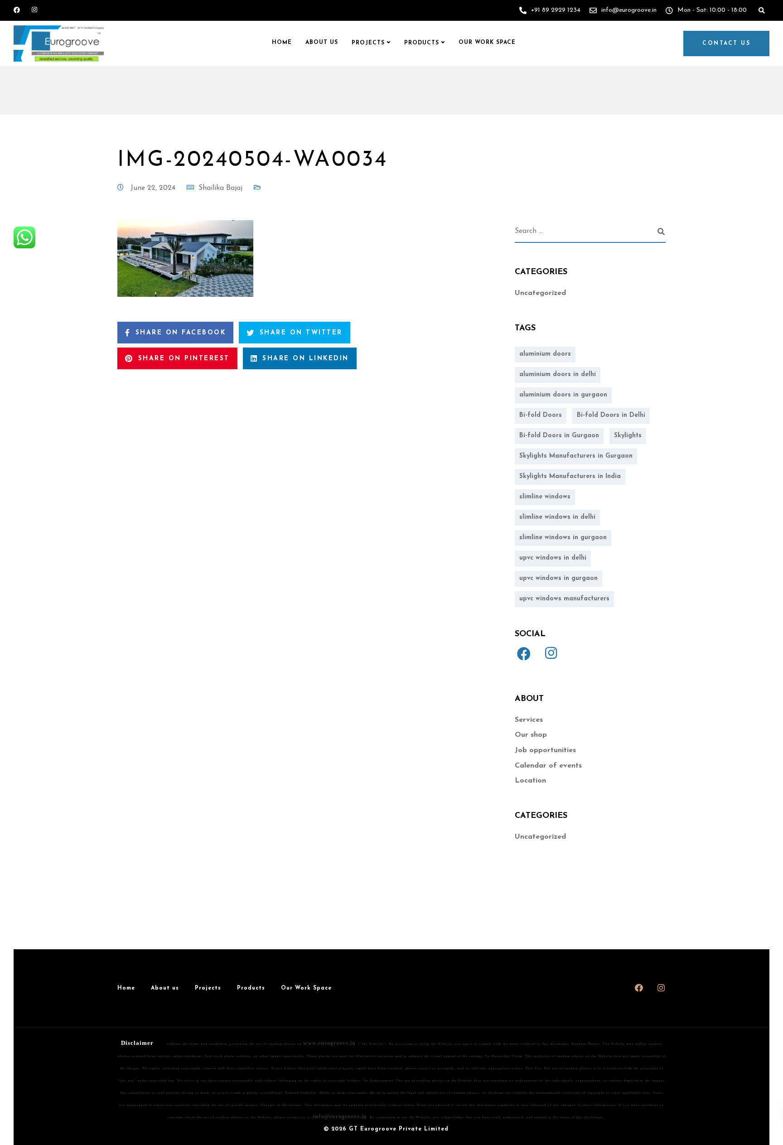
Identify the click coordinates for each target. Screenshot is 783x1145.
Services (529, 720)
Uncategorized (540, 293)
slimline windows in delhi (557, 517)
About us (321, 42)
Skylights (628, 435)
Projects (368, 43)
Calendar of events (548, 765)
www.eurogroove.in (329, 1043)
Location (530, 780)
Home (282, 42)
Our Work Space (487, 42)
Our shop (531, 735)
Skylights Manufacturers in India (570, 476)
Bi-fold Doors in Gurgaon (559, 435)
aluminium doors (545, 354)
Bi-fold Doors (540, 415)
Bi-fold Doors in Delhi (611, 415)
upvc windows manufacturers (564, 598)
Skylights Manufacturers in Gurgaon (576, 456)
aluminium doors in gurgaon (563, 394)
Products (421, 43)
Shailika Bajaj (220, 188)
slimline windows (544, 496)
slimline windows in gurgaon (563, 537)
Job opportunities (545, 750)
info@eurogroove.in (340, 1116)
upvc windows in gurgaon (558, 578)
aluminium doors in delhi (557, 374)
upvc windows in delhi (552, 558)
